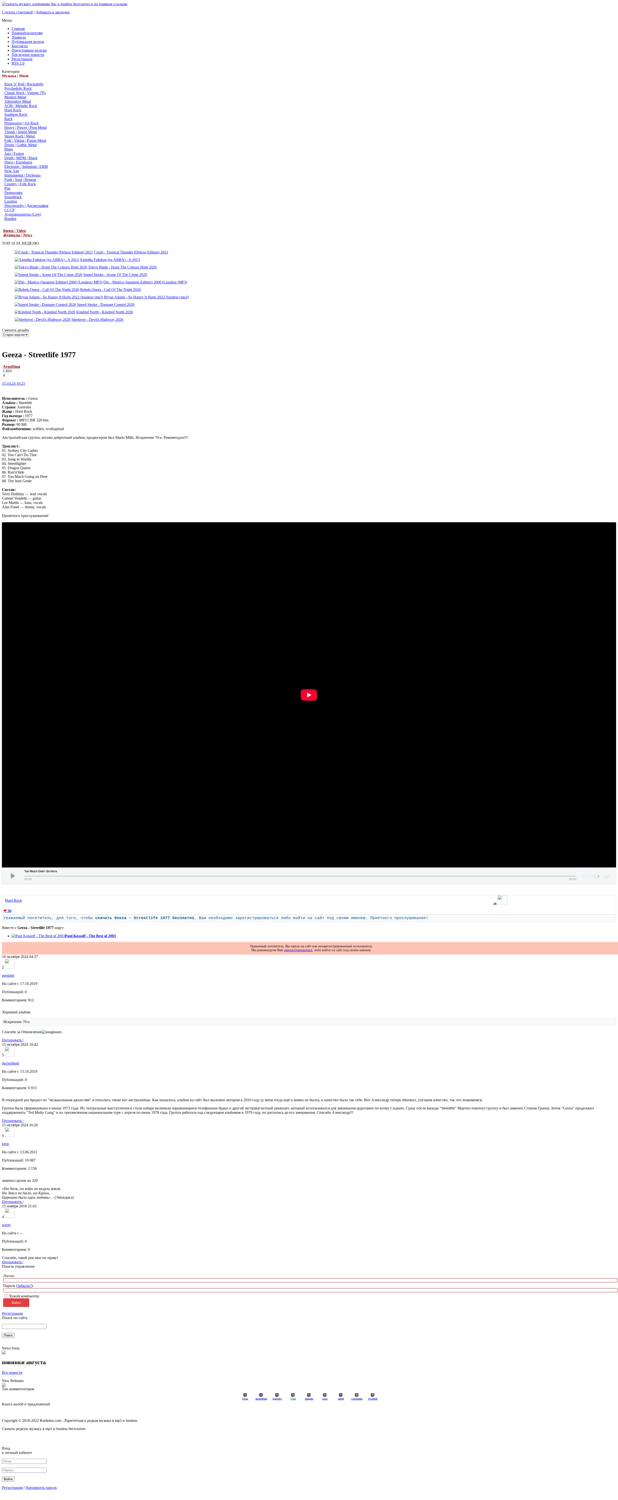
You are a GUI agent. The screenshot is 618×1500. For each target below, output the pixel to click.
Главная (18, 29)
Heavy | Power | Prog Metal (25, 127)
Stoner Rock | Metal (19, 136)
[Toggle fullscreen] (606, 875)
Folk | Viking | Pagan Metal (25, 140)
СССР (9, 210)
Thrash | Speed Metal (20, 132)
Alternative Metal (17, 101)
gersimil (8, 975)
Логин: (9, 1276)
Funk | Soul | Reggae (20, 180)
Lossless (10, 201)
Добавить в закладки (52, 12)
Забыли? (24, 1286)
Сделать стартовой (17, 12)
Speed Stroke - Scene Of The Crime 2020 (115, 275)
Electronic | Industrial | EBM (26, 167)
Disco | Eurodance (18, 162)
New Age (11, 171)
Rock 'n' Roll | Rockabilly (24, 84)
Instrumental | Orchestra (22, 175)
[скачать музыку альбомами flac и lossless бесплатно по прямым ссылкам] (64, 4)
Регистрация (22, 59)
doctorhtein (10, 1063)
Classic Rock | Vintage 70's (25, 93)
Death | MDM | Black (20, 158)
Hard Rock (12, 110)
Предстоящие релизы (29, 50)
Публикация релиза (28, 42)
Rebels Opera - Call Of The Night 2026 (110, 290)
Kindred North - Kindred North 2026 (104, 312)
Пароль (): (18, 1286)
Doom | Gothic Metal (20, 145)
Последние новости (28, 55)
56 (7, 911)
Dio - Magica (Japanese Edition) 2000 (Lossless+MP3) (145, 282)
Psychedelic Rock (18, 88)
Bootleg (10, 219)
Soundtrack (13, 197)
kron (5, 1144)
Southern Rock (15, 114)
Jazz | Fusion (14, 153)
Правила (19, 37)
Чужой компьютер (23, 1296)
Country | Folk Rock (20, 184)
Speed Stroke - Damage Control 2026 (105, 305)
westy (6, 1225)
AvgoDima (11, 367)
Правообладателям (27, 33)
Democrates (13, 193)
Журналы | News (17, 235)
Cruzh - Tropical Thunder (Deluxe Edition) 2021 (131, 252)
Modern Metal (15, 97)
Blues (8, 149)
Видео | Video (14, 231)
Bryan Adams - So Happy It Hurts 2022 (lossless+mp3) (146, 297)
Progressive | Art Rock (21, 123)
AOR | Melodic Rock (20, 106)
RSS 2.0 (18, 63)
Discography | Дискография (26, 206)
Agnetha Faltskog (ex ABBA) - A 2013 (110, 260)
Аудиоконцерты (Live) (22, 214)
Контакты (20, 46)
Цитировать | (12, 1040)
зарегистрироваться (298, 950)
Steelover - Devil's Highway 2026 (97, 319)
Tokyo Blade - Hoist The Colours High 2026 (122, 267)
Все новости (12, 1372)
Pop (7, 188)
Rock (8, 119)
